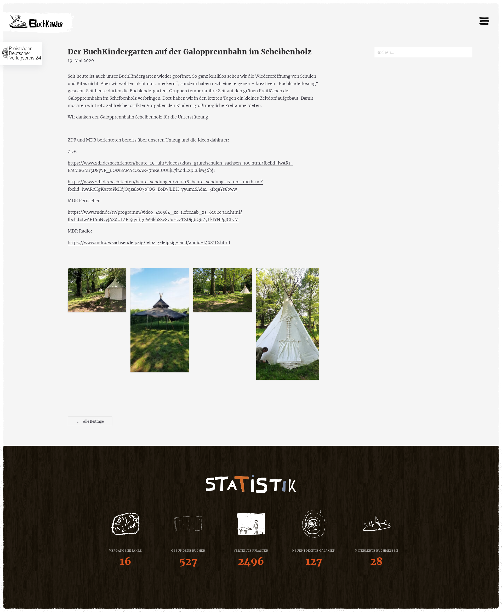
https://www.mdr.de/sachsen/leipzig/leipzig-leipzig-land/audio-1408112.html (149, 242)
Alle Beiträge (90, 421)
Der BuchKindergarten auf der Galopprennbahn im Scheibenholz (190, 51)
